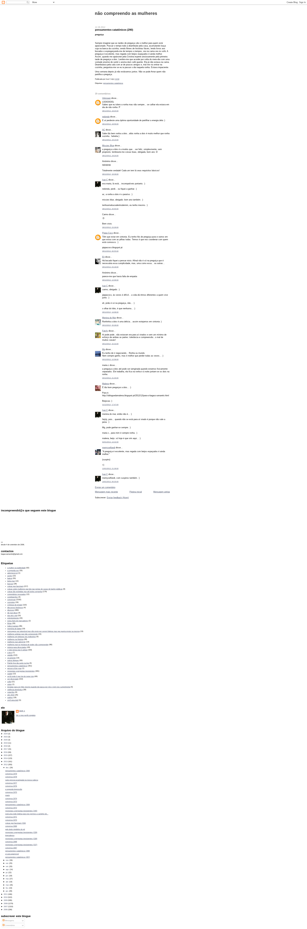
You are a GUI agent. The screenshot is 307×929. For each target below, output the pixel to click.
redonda (106, 116)
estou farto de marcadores (17, 621)
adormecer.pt (12, 573)
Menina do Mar (109, 318)
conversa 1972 (11, 808)
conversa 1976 (11, 786)
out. (7, 863)
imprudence (9, 835)
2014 (6, 758)
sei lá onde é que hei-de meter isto (20, 676)
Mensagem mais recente (106, 492)
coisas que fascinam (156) (15, 823)
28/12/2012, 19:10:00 (110, 140)
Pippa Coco (107, 233)
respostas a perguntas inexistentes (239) (21, 832)
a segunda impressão (13, 789)
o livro (9, 653)
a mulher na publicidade (16, 568)
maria (7, 795)
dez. (8, 767)
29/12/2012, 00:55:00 (110, 251)
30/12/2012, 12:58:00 (110, 359)
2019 (6, 743)
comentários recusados (16, 594)
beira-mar (11, 581)
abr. (7, 882)
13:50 (117, 79)
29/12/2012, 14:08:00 (110, 312)
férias (9, 623)
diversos (10, 610)
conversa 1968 (11, 842)
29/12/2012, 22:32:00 (110, 344)
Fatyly (105, 331)
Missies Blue (108, 145)
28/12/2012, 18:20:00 (110, 111)
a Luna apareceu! (12, 854)
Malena (105, 383)
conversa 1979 (11, 774)
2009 (6, 900)
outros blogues (13, 660)
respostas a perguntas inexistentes (21, 671)
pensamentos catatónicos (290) (114, 29)
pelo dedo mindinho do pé (15, 829)
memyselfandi (108, 447)
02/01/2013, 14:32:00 (110, 442)
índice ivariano (13, 626)
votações (11, 692)
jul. (7, 872)
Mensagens (9, 920)
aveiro (9, 576)
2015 (6, 755)
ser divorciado (12, 679)
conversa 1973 (11, 802)
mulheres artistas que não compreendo (22, 634)
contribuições (12, 597)
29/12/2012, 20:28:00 (110, 325)
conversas (11, 599)
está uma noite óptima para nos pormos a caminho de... (26, 814)
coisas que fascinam (15, 586)
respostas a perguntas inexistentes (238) (21, 839)
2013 (6, 761)
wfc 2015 (10, 695)
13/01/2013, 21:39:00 (110, 468)
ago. (8, 869)
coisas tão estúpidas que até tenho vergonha (24, 592)
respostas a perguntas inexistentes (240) (21, 811)
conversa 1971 (11, 817)
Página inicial (136, 492)
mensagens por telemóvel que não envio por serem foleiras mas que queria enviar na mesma (43, 631)
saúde (9, 674)
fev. (7, 888)
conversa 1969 (11, 826)
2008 (6, 903)
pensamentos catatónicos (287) (17, 857)
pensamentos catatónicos (113, 83)
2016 (6, 752)
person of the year (14, 668)
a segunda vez (13, 570)
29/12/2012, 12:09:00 (110, 280)
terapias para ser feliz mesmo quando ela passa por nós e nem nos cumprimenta (38, 687)
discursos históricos (15, 607)
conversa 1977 (11, 783)
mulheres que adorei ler (16, 642)
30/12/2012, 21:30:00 (110, 378)
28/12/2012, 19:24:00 (110, 156)
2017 (6, 749)
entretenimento (13, 618)
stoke (9, 684)
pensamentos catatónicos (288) (17, 851)
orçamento (11, 658)
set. (7, 866)
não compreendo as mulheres (126, 13)
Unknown (106, 98)
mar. (8, 885)
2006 (6, 909)
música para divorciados (16, 647)
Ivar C (105, 180)
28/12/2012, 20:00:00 (110, 209)
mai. (7, 879)
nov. (7, 860)
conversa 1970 (11, 820)
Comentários (9, 925)
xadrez (10, 697)
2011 (6, 894)
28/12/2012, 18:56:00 (110, 124)
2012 (6, 764)
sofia (9, 682)
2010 (6, 897)
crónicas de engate (14, 605)
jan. (7, 891)
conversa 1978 (11, 777)
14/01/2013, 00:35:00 (110, 481)
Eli (103, 257)
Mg (103, 349)
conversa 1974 (11, 798)
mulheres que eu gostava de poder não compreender (28, 645)
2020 (6, 740)
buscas (10, 584)
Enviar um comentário (105, 487)
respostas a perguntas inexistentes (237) (21, 845)
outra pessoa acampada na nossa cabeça (21, 780)
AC (103, 130)
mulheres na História (15, 639)
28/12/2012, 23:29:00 (110, 227)
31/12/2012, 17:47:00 (110, 404)
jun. (7, 876)
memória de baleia (14, 629)
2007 (6, 906)
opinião (10, 655)
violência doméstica (15, 690)
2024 (6, 734)
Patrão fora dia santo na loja (18, 663)
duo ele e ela (12, 615)
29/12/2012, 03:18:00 (110, 267)
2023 (6, 737)
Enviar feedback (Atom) (118, 497)
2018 (6, 746)
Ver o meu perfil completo (25, 715)
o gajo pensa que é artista (17, 650)
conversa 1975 (11, 792)
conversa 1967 (11, 848)
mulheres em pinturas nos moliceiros (21, 637)
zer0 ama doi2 (12, 700)
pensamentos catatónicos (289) (17, 805)
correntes (11, 602)
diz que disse (12, 613)
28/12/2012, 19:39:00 (110, 174)
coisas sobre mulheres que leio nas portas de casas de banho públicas (35, 589)
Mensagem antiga (161, 492)
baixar (9, 578)
